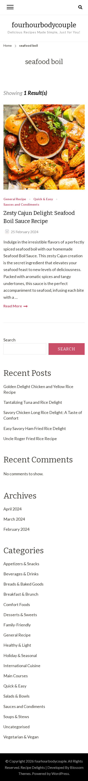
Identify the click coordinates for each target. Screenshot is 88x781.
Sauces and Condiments (21, 204)
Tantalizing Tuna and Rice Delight (32, 402)
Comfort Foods (16, 604)
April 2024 (12, 508)
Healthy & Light (17, 645)
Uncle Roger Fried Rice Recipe (30, 438)
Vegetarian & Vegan (21, 736)
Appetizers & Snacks (21, 563)
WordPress (60, 773)
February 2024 (16, 529)
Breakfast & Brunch (20, 594)
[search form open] (80, 7)
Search (9, 339)
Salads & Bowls (16, 696)
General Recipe (14, 199)
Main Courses (15, 675)
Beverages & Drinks (21, 573)
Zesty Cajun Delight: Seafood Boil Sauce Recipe (39, 217)
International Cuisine (21, 665)
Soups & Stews (16, 716)
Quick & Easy (43, 199)
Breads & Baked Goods (23, 583)
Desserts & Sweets (20, 614)
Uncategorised (16, 726)
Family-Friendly (17, 624)
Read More (12, 306)
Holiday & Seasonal (20, 655)
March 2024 (14, 519)
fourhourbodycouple (44, 25)
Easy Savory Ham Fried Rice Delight (34, 428)
